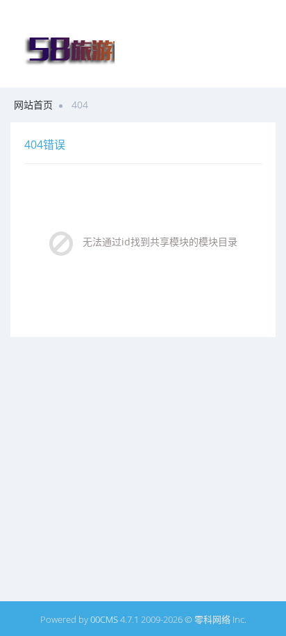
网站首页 (33, 104)
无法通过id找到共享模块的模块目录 (160, 241)
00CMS (104, 619)
